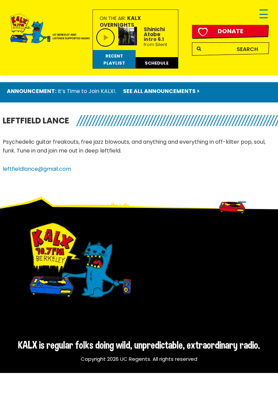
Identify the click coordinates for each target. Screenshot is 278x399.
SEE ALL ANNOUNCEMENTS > (161, 91)
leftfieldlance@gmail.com (37, 169)
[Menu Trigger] (263, 14)
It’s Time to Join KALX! (86, 91)
